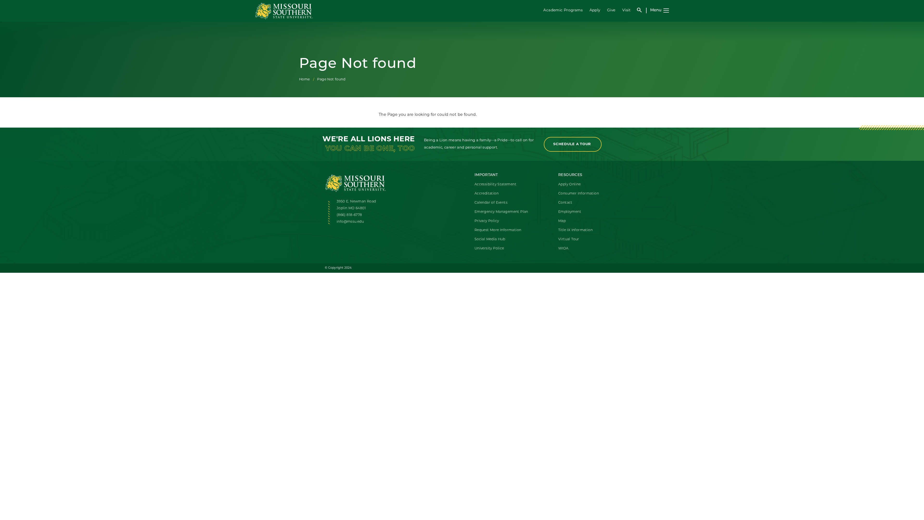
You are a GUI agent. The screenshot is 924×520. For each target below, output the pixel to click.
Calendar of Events (491, 203)
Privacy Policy (487, 221)
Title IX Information (575, 230)
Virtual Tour (568, 239)
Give (611, 10)
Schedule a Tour (572, 144)
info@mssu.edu (350, 222)
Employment (569, 212)
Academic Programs (563, 10)
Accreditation (487, 193)
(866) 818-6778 (349, 215)
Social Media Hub (490, 239)
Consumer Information (578, 193)
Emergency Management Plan (501, 212)
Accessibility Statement (495, 184)
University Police (489, 248)
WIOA (563, 248)
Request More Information (498, 230)
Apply (595, 10)
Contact (565, 203)
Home (304, 79)
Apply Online (569, 184)
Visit (626, 10)
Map (562, 221)
